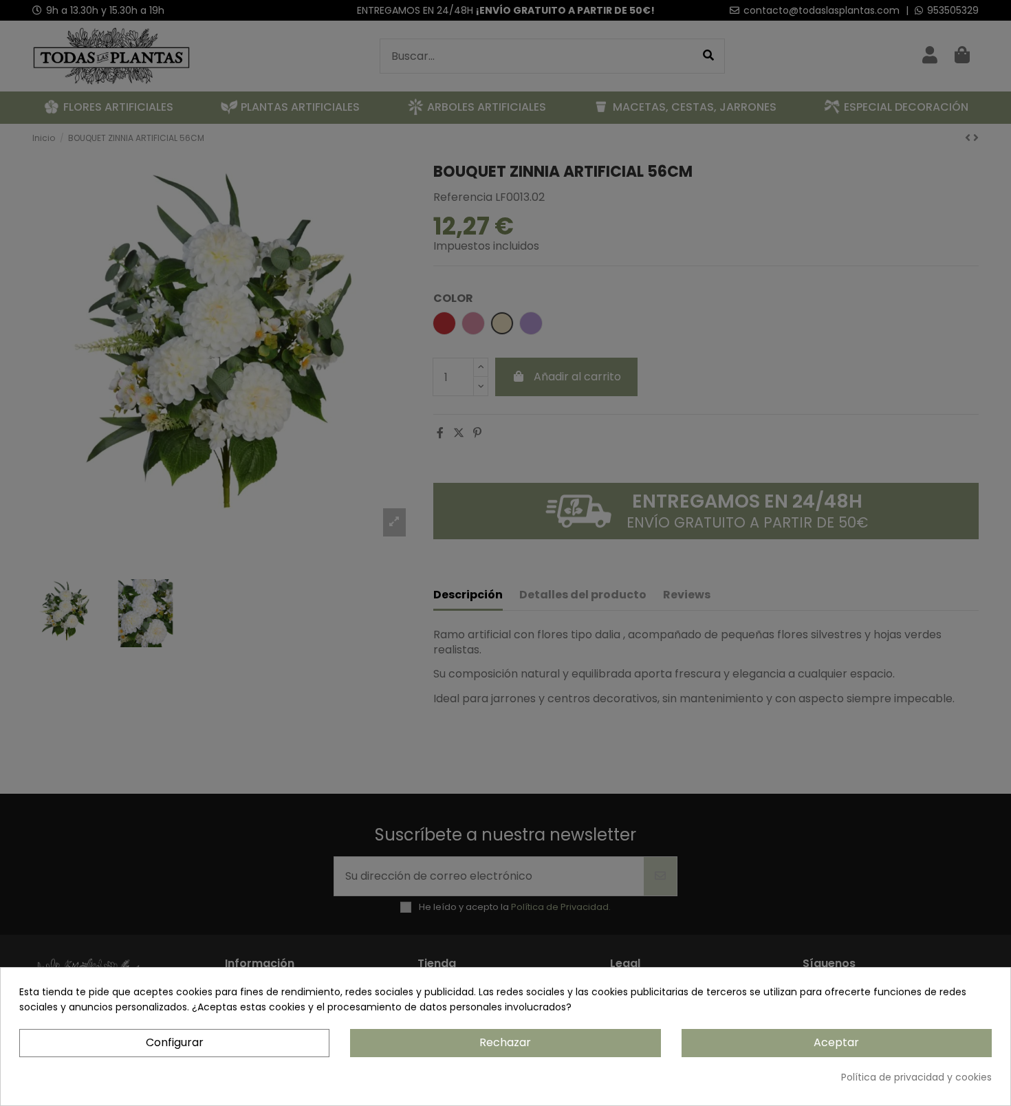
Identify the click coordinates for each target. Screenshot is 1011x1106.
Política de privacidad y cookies (916, 1077)
